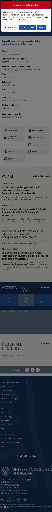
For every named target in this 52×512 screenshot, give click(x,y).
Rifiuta (41, 27)
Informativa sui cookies (17, 19)
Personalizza (10, 27)
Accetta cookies (27, 27)
